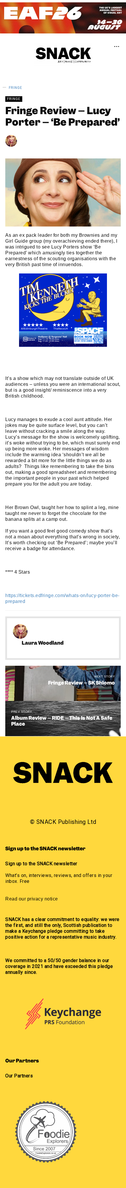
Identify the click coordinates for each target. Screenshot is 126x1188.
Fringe (15, 88)
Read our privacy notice (31, 898)
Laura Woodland (48, 140)
